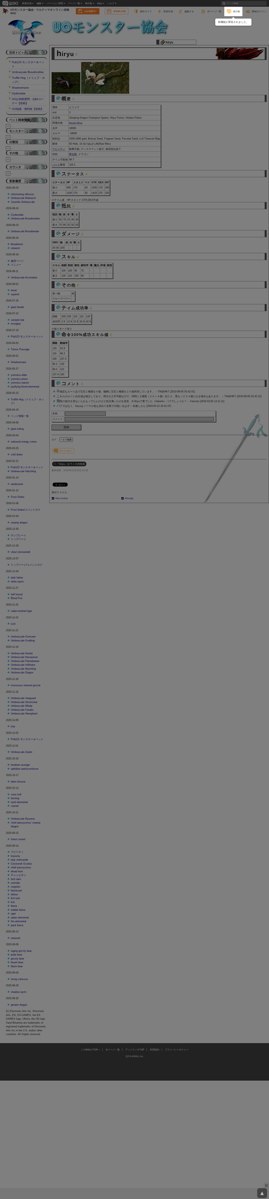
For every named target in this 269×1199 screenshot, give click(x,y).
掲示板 (236, 11)
